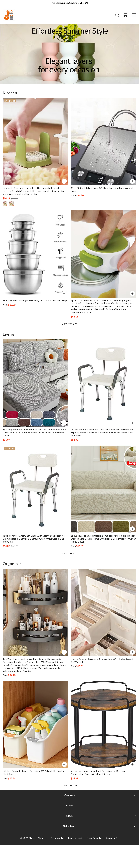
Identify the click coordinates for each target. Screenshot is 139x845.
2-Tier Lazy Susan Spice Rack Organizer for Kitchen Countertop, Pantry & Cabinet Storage (98, 773)
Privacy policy (57, 838)
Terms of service (76, 838)
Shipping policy (94, 838)
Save (9, 100)
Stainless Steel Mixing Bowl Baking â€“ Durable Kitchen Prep (35, 300)
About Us (42, 838)
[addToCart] (132, 293)
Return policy (112, 838)
